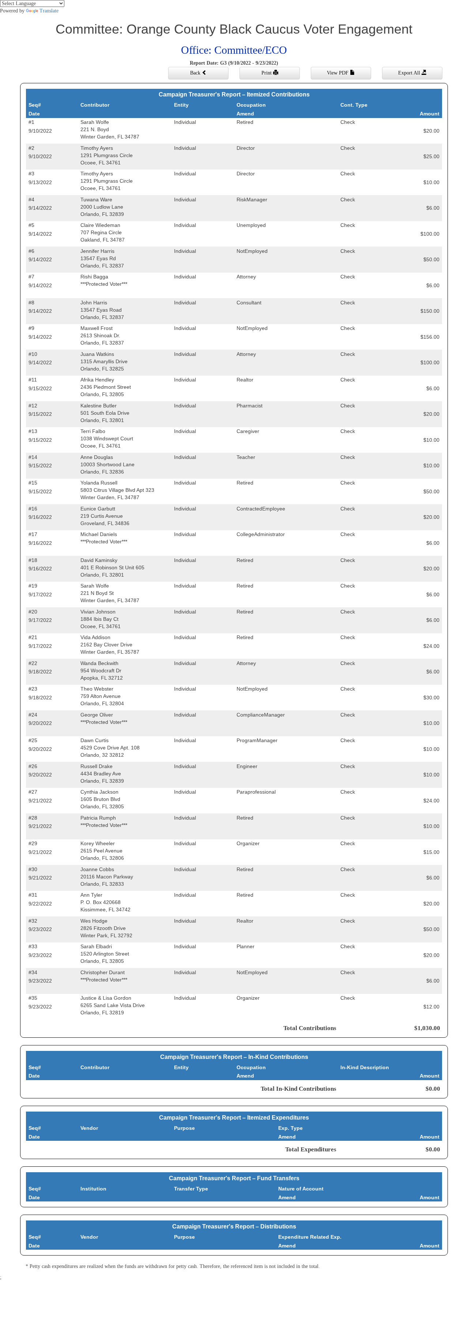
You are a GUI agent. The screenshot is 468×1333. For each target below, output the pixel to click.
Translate (48, 11)
